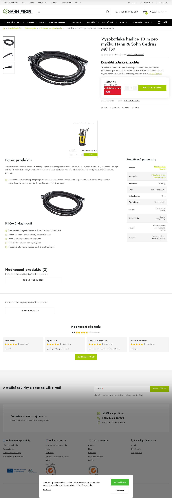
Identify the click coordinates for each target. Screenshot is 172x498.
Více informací (155, 73)
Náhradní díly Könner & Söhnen (57, 456)
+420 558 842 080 (128, 12)
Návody (48, 460)
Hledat (107, 12)
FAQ (24, 2)
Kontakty (54, 2)
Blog (90, 449)
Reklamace (42, 2)
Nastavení (47, 490)
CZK (133, 2)
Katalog (91, 460)
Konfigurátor (50, 464)
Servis (32, 2)
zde (90, 485)
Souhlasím (121, 482)
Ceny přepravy (66, 2)
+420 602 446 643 (113, 422)
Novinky (91, 445)
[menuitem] (14, 22)
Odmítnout (120, 490)
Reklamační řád (8, 449)
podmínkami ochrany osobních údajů (129, 395)
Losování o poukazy (95, 456)
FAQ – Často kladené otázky (56, 445)
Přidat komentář (29, 311)
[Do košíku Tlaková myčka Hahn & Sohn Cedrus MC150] (90, 154)
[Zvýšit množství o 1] (135, 88)
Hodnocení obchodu (86, 326)
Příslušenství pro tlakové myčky (158, 176)
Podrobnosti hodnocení (135, 55)
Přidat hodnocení (33, 280)
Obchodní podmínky (10, 2)
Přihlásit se (159, 389)
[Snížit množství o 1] (127, 88)
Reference (92, 453)
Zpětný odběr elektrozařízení (13, 456)
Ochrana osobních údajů (12, 453)
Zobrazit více (86, 357)
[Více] (162, 22)
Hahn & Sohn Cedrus (132, 101)
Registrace (163, 2)
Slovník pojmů (136, 449)
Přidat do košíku (152, 87)
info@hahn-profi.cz (112, 413)
